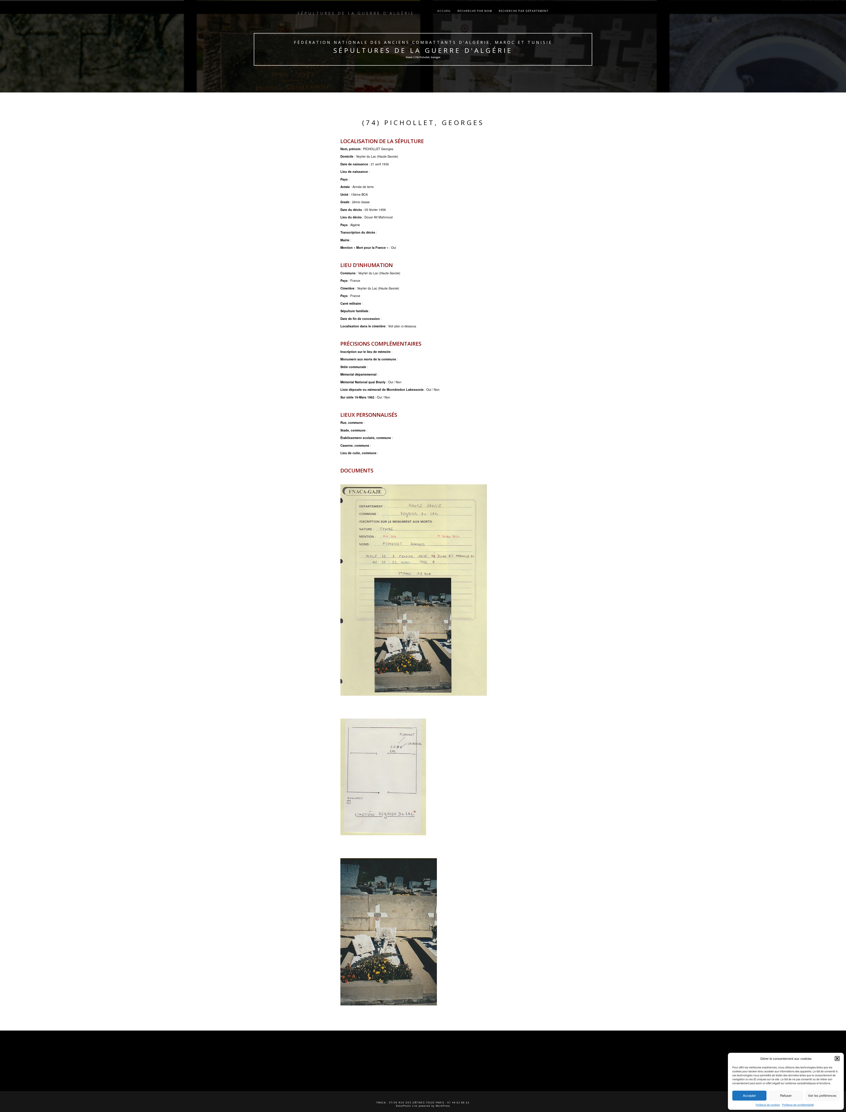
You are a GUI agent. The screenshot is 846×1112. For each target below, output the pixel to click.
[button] (837, 1058)
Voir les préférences (822, 1095)
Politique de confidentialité (798, 1104)
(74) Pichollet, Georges (423, 122)
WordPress (443, 1105)
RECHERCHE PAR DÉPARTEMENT (524, 11)
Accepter (749, 1095)
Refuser (786, 1095)
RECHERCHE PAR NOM (475, 11)
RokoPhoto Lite (406, 1105)
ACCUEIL (444, 11)
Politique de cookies (768, 1104)
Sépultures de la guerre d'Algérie (423, 50)
